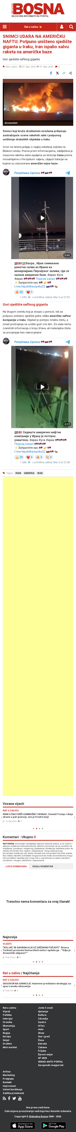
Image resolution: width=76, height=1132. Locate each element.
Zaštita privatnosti (13, 1093)
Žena (41, 1040)
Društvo (7, 1043)
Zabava (42, 1047)
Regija (6, 1033)
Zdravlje (43, 1018)
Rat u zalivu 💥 (33, 26)
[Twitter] (14, 1099)
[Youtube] (20, 1099)
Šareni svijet (45, 1054)
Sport (6, 1029)
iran (18, 473)
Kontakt (7, 1082)
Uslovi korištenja (12, 1089)
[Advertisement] (38, 636)
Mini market (10, 1047)
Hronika (7, 1022)
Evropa (7, 1036)
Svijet (6, 1040)
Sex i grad (44, 1036)
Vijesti (6, 1011)
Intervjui (8, 1018)
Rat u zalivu (9, 1007)
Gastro (42, 1022)
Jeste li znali (45, 1007)
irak (40, 473)
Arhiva (7, 1071)
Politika (7, 1015)
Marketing (9, 1075)
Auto (40, 1029)
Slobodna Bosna (38, 1116)
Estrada (42, 1043)
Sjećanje (43, 1011)
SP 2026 (42, 1058)
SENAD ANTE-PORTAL (50, 1061)
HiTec (41, 1025)
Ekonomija (9, 1025)
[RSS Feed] (4, 1099)
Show (41, 1033)
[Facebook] (9, 1099)
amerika (29, 473)
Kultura (42, 1015)
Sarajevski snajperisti (50, 1065)
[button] (70, 82)
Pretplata (8, 1078)
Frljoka (42, 1050)
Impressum (9, 1086)
